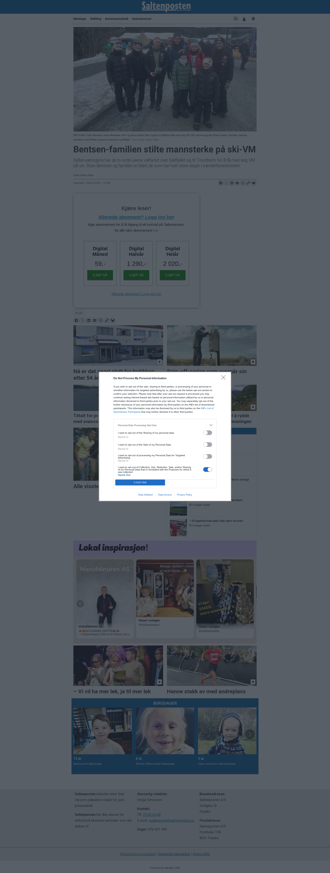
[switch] (207, 432)
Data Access (165, 494)
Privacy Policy (184, 494)
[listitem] (165, 425)
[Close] (224, 378)
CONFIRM (140, 482)
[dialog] (165, 436)
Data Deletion (145, 494)
